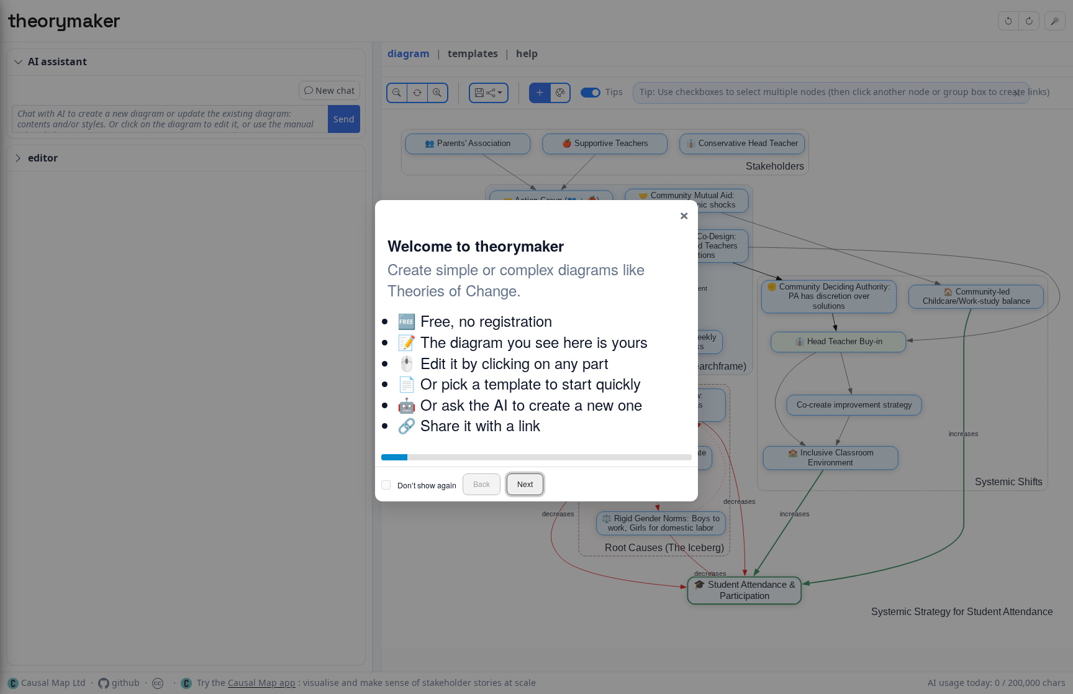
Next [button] (525, 484)
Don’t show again (426, 485)
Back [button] (481, 484)
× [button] (684, 213)
